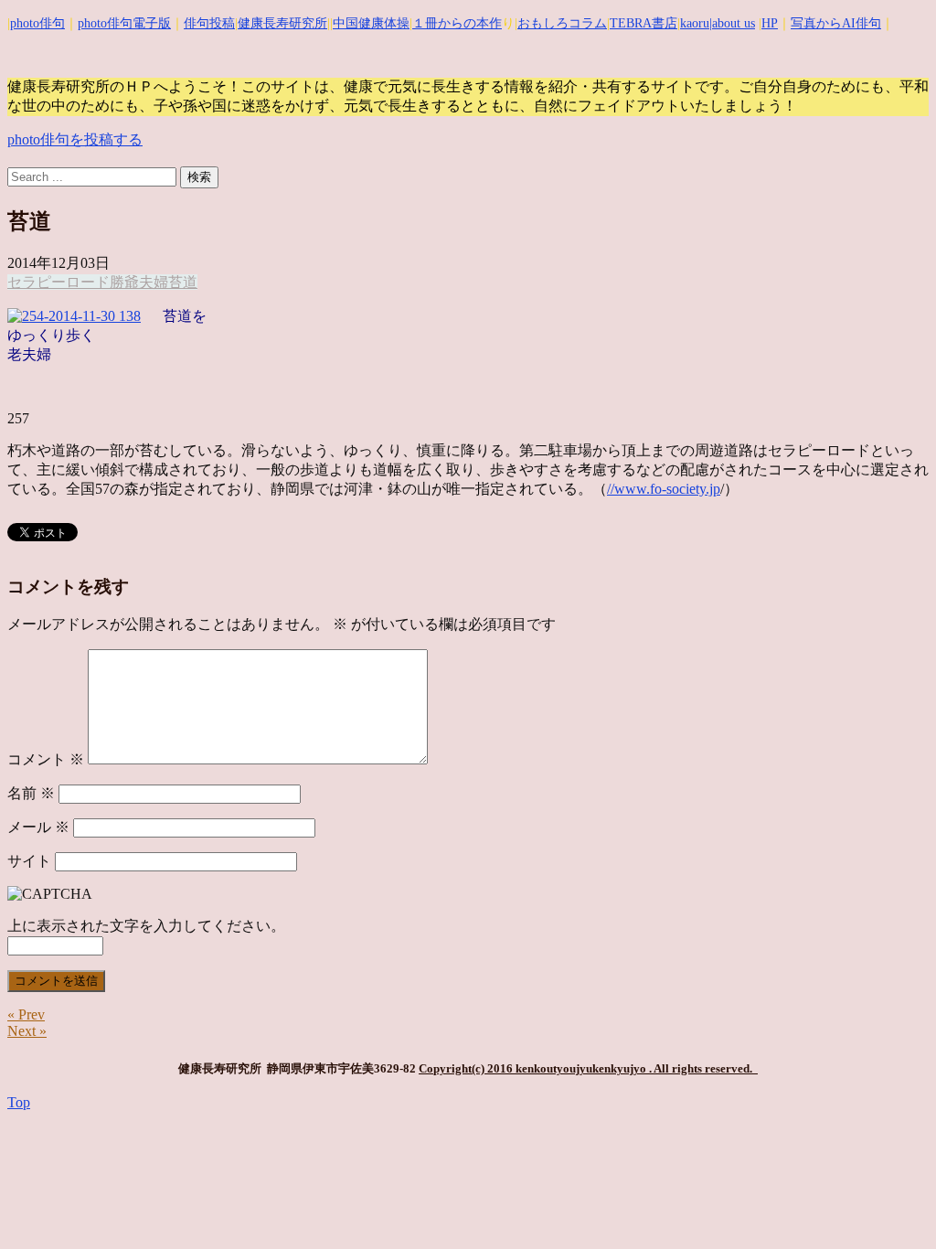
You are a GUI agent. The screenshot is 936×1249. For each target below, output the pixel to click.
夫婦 (153, 282)
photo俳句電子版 (124, 23)
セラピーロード (58, 282)
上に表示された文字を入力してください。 (146, 926)
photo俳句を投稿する (75, 139)
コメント (45, 759)
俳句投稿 (209, 23)
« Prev (26, 1014)
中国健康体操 (371, 23)
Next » (27, 1031)
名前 (31, 793)
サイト (29, 861)
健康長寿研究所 (282, 23)
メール (38, 827)
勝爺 (124, 282)
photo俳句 (37, 23)
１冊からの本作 (457, 23)
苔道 (182, 282)
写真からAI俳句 (836, 23)
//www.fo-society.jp (663, 488)
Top (18, 1102)
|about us (732, 23)
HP (769, 23)
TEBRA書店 (643, 23)
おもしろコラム (562, 23)
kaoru (694, 23)
